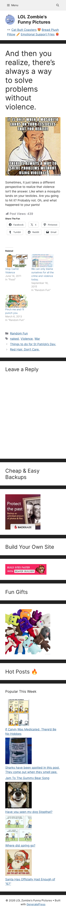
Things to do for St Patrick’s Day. (33, 344)
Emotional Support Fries (38, 34)
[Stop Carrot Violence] (16, 260)
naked (14, 338)
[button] (57, 5)
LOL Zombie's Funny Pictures (34, 19)
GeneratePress (36, 904)
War (37, 338)
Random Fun (19, 333)
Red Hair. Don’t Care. (25, 349)
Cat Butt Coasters (24, 30)
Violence (27, 338)
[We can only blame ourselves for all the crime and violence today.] (42, 260)
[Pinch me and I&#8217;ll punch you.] (16, 301)
